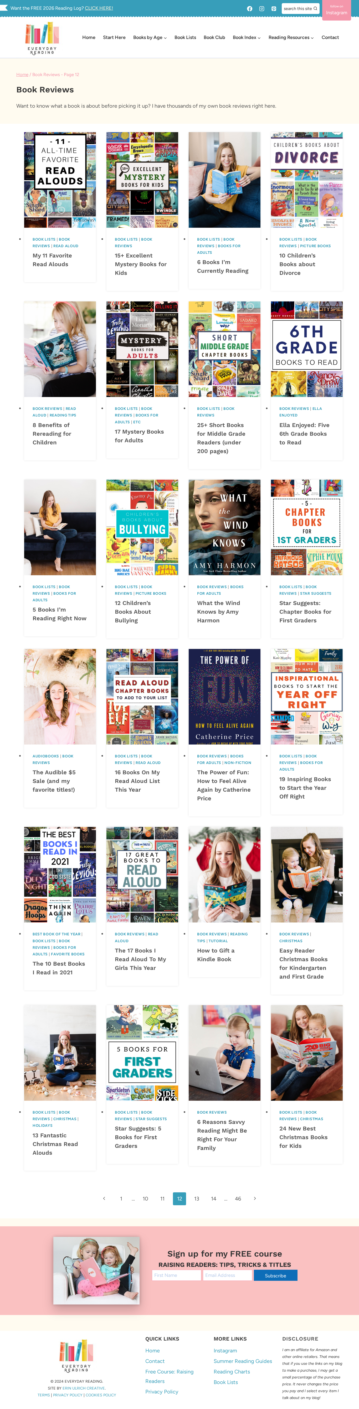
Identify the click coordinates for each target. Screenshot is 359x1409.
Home (88, 37)
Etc (137, 422)
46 (238, 1198)
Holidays (43, 1125)
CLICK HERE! (99, 8)
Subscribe (275, 1276)
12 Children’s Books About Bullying (133, 612)
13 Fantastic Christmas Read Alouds (55, 1144)
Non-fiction (238, 763)
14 (213, 1198)
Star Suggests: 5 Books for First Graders (138, 1137)
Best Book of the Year (57, 934)
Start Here (114, 37)
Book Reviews (47, 408)
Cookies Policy (101, 1395)
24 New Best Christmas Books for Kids (303, 1137)
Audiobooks (46, 756)
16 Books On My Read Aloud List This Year (137, 781)
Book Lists (185, 37)
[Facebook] (249, 8)
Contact (330, 37)
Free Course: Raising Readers (169, 1376)
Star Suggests (316, 593)
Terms (44, 1395)
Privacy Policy (68, 1395)
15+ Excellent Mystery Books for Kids (141, 264)
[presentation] (60, 180)
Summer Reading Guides (243, 1361)
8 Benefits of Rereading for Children (52, 434)
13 (196, 1198)
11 (162, 1198)
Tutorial (218, 941)
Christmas (290, 941)
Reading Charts (232, 1371)
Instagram (225, 1350)
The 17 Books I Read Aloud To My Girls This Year (140, 959)
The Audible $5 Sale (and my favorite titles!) (54, 781)
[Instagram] (262, 8)
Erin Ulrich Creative (84, 1388)
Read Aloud (66, 246)
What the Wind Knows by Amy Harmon (218, 612)
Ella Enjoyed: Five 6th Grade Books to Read (304, 434)
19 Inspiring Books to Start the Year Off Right (305, 788)
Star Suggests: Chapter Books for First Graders (305, 612)
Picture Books (315, 246)
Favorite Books (68, 954)
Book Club (214, 37)
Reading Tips (63, 415)
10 (145, 1198)
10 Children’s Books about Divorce (297, 264)
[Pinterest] (274, 8)
